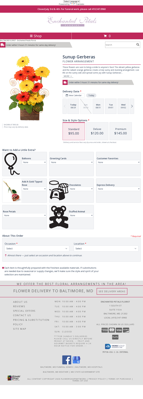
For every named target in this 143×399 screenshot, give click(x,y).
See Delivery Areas (112, 291)
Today (91, 95)
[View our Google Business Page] (76, 363)
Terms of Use (80, 380)
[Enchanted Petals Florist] (71, 28)
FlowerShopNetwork (73, 379)
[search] (138, 44)
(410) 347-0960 (119, 317)
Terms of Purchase (120, 379)
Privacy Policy (97, 379)
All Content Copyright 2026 (43, 379)
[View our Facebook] (66, 363)
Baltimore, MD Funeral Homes (56, 367)
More (66, 76)
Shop (38, 36)
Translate (80, 4)
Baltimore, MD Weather (55, 372)
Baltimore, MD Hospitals (89, 367)
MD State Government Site (85, 372)
